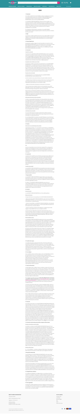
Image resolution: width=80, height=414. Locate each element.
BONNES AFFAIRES (12, 6)
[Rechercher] (58, 3)
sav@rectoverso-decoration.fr (30, 280)
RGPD (57, 401)
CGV (57, 400)
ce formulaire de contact (44, 278)
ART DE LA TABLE (21, 6)
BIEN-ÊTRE (59, 6)
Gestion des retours (59, 403)
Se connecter (68, 6)
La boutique (58, 397)
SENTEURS (44, 6)
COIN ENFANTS (52, 6)
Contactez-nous (58, 396)
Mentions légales (59, 399)
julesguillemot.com (21, 410)
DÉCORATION (29, 6)
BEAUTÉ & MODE (37, 6)
